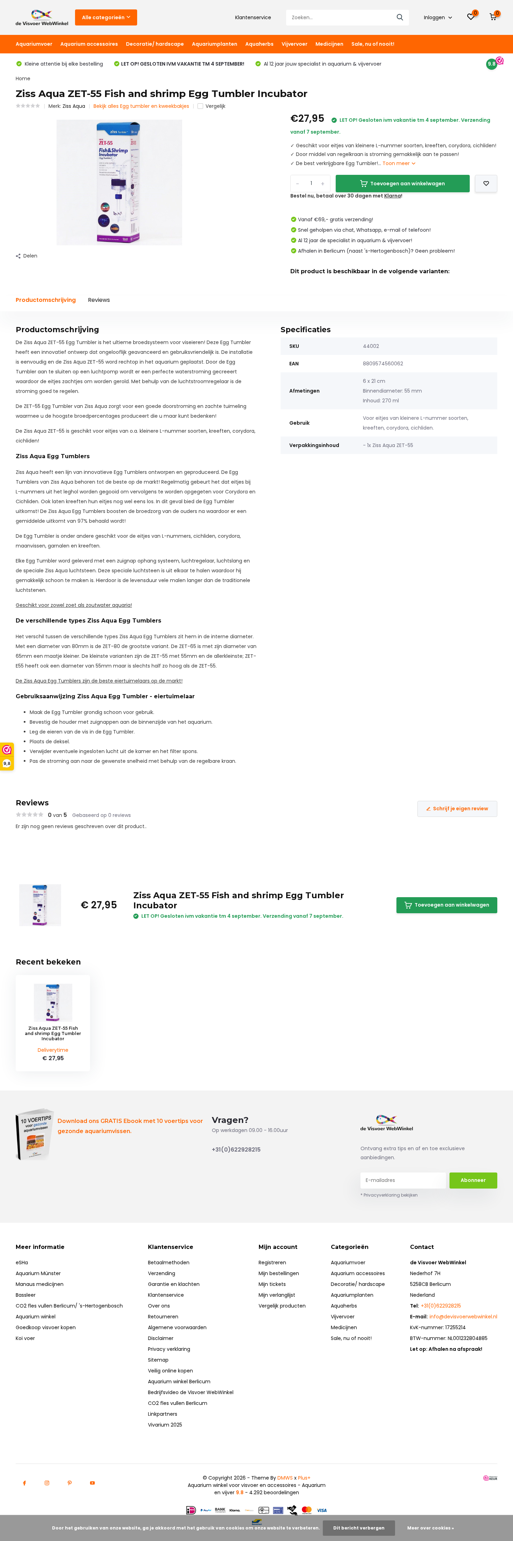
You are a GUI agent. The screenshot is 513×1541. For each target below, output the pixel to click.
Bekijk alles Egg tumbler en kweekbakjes (141, 106)
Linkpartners (162, 1413)
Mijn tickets (272, 1284)
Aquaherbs (259, 43)
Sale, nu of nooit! (372, 43)
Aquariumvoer (34, 43)
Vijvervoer (294, 43)
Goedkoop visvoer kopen (46, 1327)
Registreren (272, 1262)
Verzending (161, 1273)
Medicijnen (329, 43)
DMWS (285, 1477)
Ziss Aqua (73, 106)
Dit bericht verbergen (359, 1528)
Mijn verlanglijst (277, 1294)
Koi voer (25, 1338)
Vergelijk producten (282, 1305)
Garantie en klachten (174, 1284)
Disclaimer (160, 1338)
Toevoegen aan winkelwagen (407, 183)
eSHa (22, 1262)
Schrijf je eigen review (460, 808)
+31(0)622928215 (236, 1150)
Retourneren (163, 1316)
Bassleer (26, 1294)
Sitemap (158, 1359)
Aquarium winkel (35, 1316)
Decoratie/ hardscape (155, 43)
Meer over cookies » (430, 1528)
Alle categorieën (103, 17)
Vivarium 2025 (165, 1424)
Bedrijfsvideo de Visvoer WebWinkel (190, 1392)
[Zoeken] (400, 17)
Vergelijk (215, 106)
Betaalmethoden (168, 1262)
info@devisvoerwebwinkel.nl (463, 1316)
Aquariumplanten (214, 43)
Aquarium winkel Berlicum (179, 1381)
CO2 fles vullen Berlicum (177, 1403)
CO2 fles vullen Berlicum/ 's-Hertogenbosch (69, 1305)
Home (23, 78)
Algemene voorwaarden (177, 1327)
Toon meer (396, 163)
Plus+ (304, 1477)
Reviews (99, 300)
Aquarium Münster (38, 1273)
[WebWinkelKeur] (490, 1478)
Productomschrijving (46, 300)
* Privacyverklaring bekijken (389, 1195)
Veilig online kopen (170, 1370)
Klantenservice (253, 17)
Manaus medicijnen (40, 1284)
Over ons (159, 1305)
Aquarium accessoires (89, 43)
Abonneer (473, 1180)
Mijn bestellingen (279, 1273)
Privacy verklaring (169, 1349)
